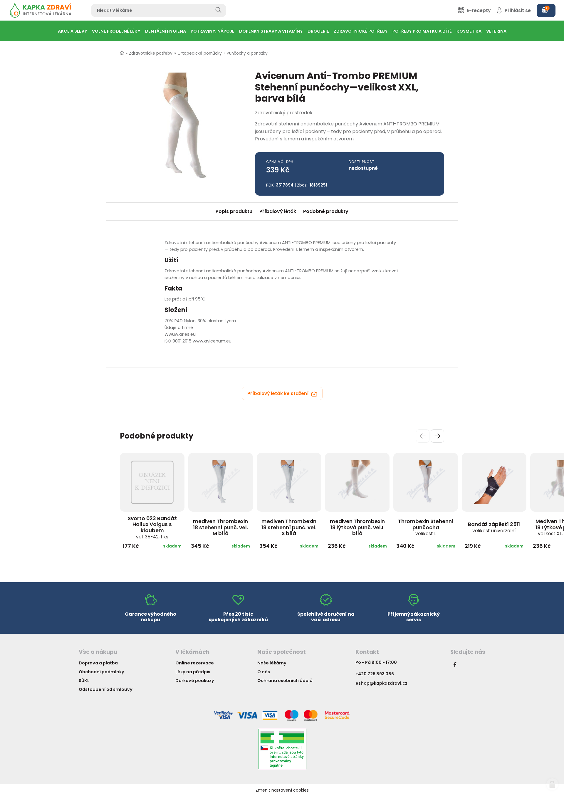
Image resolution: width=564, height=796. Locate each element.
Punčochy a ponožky (247, 53)
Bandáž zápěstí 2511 (494, 527)
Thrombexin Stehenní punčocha (426, 527)
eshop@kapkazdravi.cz (381, 683)
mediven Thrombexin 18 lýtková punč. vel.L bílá (357, 527)
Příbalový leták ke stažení (278, 393)
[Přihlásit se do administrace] (552, 784)
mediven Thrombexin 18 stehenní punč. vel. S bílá (288, 527)
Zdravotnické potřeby (150, 53)
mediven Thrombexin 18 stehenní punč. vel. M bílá (220, 527)
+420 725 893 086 (374, 674)
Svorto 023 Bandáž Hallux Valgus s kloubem (152, 527)
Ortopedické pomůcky (199, 53)
